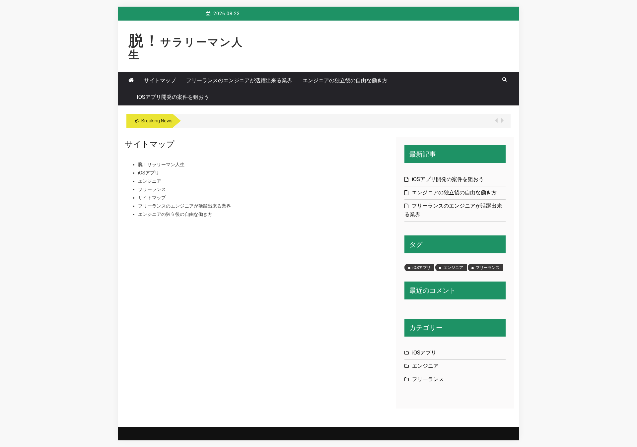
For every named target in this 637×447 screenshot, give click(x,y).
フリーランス (152, 189)
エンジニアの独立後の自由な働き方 (345, 80)
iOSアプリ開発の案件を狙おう (173, 97)
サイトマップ (160, 80)
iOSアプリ (148, 172)
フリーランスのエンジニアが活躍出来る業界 (239, 80)
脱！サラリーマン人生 (185, 48)
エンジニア (149, 181)
